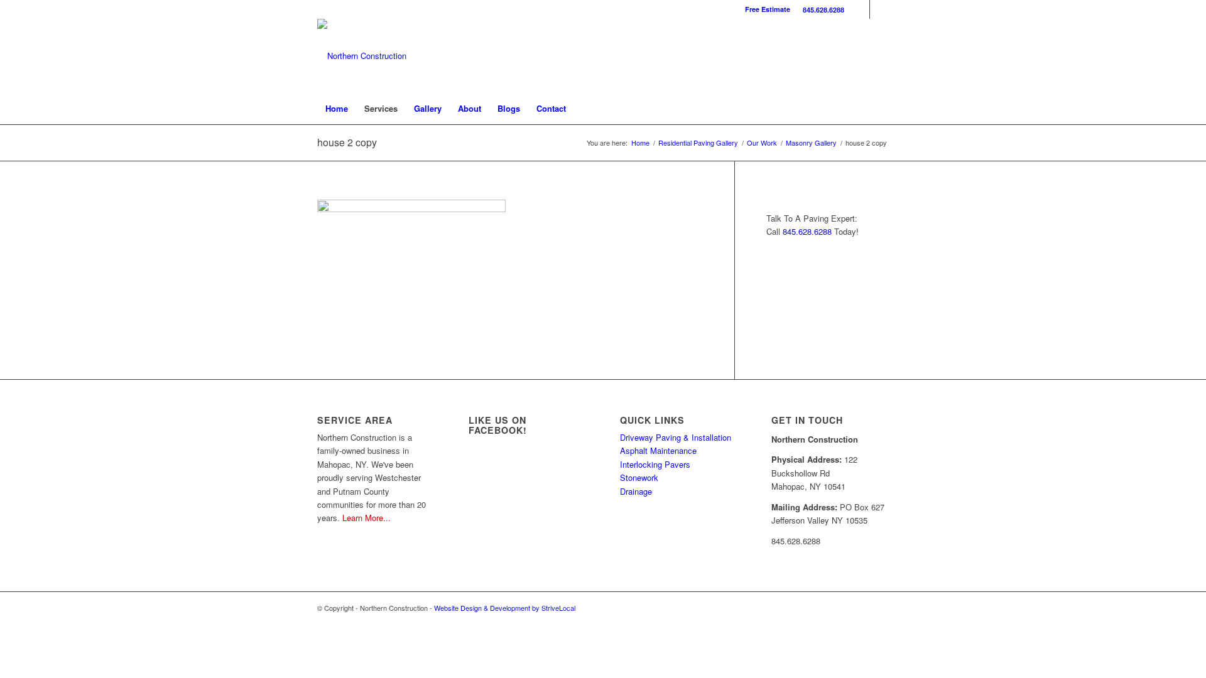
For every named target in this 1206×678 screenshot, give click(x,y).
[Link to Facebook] (860, 9)
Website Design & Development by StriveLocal (504, 608)
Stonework (639, 477)
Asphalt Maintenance (658, 450)
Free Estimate (767, 9)
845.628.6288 (823, 9)
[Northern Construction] (361, 56)
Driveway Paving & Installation (675, 437)
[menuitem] (820, 9)
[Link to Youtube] (879, 9)
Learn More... (366, 518)
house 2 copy (347, 142)
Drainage (636, 491)
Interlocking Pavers (655, 464)
